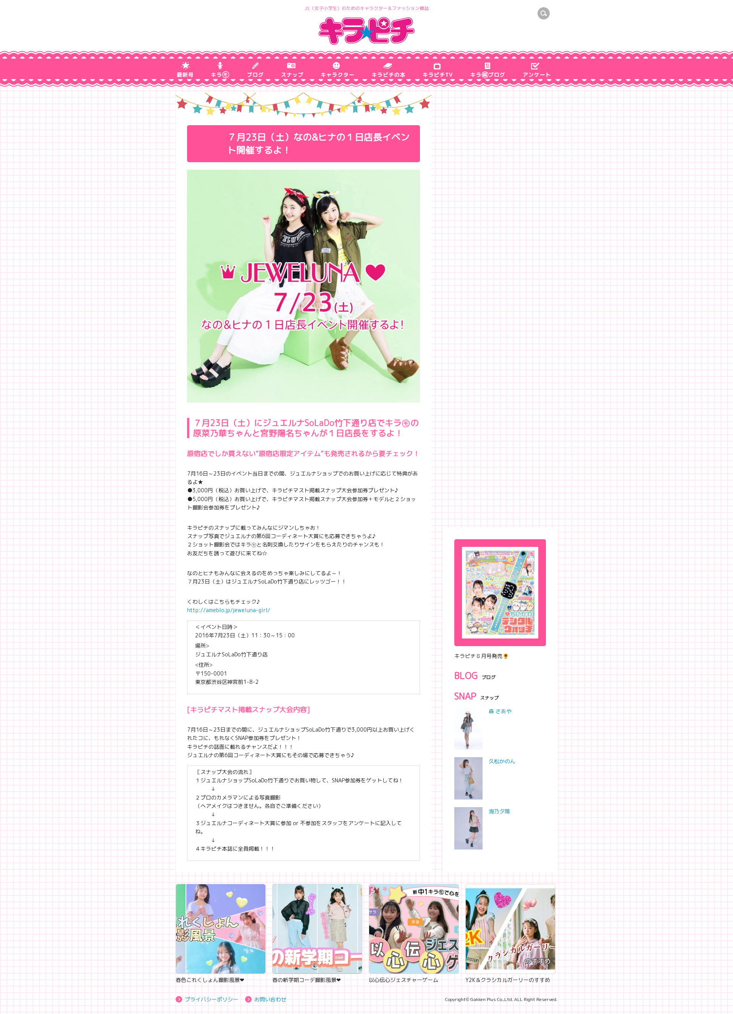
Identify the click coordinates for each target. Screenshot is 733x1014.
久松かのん (502, 761)
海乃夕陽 (499, 811)
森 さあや (500, 711)
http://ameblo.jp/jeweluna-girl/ (228, 610)
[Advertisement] (500, 466)
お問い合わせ (270, 999)
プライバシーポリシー (211, 999)
